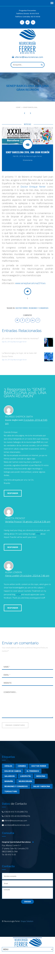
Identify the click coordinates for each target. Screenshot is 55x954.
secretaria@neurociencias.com (17, 825)
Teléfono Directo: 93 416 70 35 (27, 13)
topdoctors (10, 791)
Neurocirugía (25, 781)
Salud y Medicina (41, 786)
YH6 (38, 533)
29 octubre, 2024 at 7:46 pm (34, 575)
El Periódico (33, 771)
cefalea (8, 766)
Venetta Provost (13, 521)
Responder (12, 493)
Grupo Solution (27, 921)
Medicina (40, 776)
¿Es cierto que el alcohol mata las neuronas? (20, 338)
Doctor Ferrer (22, 308)
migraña (8, 781)
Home (18, 107)
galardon (9, 776)
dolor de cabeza (12, 771)
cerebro (22, 766)
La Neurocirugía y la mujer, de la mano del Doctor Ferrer (19, 355)
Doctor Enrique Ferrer (33, 186)
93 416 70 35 (28, 52)
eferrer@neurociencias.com (29, 57)
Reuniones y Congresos (38, 308)
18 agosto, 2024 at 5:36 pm (36, 521)
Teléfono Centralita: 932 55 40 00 (27, 16)
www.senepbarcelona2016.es (30, 283)
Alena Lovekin (12, 575)
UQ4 (18, 594)
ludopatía (25, 776)
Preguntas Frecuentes (27, 10)
